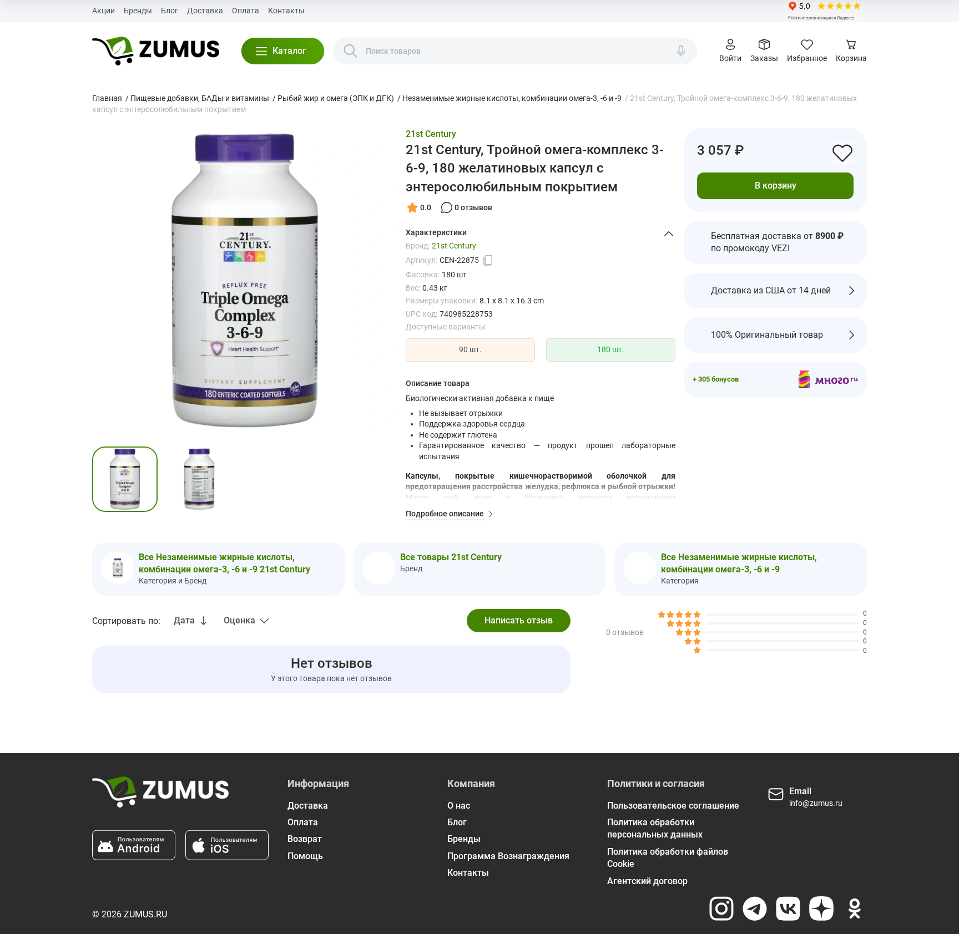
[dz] (821, 908)
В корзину (775, 185)
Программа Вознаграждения (508, 856)
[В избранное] (842, 152)
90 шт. (470, 349)
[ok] (854, 908)
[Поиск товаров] (351, 51)
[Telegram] (755, 908)
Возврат (304, 839)
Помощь (305, 856)
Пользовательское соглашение (673, 805)
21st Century (431, 134)
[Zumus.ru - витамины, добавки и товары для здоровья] (155, 51)
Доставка (205, 10)
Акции (103, 10)
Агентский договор (647, 881)
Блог (169, 10)
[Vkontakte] (788, 908)
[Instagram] (721, 908)
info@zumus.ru (815, 803)
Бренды (138, 10)
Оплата (245, 10)
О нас (458, 805)
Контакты (286, 10)
